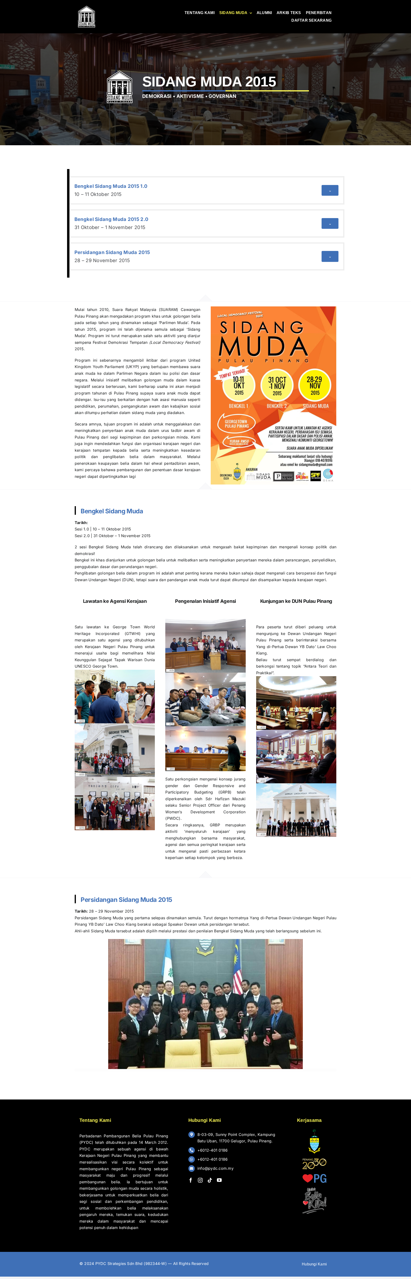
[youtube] (219, 1180)
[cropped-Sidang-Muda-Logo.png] (86, 6)
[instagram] (200, 1180)
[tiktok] (209, 1180)
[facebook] (190, 1180)
